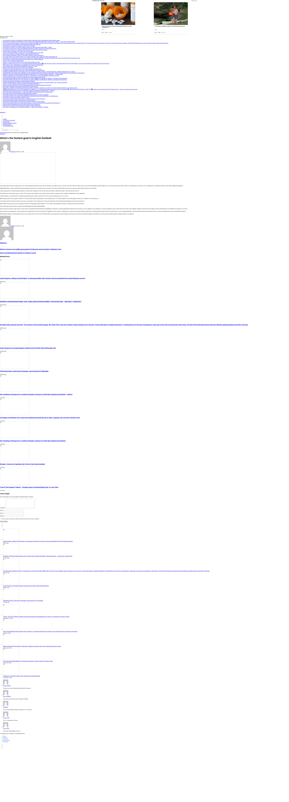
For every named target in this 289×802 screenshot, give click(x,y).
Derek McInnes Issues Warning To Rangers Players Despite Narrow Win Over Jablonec (24, 101)
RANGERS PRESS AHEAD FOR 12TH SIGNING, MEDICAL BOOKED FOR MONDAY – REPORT (28, 90)
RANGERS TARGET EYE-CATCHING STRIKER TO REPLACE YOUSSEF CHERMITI (25, 94)
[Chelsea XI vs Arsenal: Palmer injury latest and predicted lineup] (11, 674)
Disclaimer (5, 741)
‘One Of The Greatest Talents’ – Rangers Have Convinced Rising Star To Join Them (23, 52)
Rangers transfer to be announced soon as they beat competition (18, 67)
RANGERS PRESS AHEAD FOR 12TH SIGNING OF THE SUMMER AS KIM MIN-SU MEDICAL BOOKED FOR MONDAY (35, 78)
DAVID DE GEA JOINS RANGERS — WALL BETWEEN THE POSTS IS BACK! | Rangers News (28, 92)
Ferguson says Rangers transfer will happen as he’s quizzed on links (19, 100)
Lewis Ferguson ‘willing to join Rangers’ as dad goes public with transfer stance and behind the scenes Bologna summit (31, 40)
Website (2, 516)
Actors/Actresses (9, 120)
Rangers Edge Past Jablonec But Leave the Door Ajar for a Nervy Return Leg (21, 104)
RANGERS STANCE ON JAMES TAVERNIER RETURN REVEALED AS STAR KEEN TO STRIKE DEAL (30, 96)
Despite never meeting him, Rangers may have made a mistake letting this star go (22, 69)
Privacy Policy (6, 740)
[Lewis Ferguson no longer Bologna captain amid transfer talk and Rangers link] (14, 344)
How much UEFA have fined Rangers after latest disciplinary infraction (20, 93)
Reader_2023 (6, 717)
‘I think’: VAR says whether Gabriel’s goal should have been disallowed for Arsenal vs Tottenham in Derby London (36, 617)
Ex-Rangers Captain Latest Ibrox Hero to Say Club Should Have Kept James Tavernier (23, 70)
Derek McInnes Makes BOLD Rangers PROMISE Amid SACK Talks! (20, 66)
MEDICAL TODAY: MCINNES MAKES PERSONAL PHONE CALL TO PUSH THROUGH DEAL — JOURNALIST (33, 74)
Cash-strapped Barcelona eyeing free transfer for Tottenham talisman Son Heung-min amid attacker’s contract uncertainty (40, 631)
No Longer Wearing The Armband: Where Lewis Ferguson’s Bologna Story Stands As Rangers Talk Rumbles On (30, 56)
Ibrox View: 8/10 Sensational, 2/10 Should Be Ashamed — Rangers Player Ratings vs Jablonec (25, 107)
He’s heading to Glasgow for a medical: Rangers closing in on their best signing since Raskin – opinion (27, 47)
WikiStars (13, 151)
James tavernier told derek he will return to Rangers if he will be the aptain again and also (24, 77)
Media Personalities (10, 123)
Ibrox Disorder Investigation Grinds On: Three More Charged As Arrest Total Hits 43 (23, 55)
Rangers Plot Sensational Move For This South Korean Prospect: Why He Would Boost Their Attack (27, 85)
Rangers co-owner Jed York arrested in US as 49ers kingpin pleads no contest (21, 62)
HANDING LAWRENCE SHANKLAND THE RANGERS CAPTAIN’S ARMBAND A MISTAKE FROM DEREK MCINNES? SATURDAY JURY (40, 88)
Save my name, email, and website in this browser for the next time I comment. (20, 518)
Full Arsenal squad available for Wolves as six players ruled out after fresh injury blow (28, 661)
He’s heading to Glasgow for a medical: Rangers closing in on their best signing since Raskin (25, 50)
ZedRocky (5, 707)
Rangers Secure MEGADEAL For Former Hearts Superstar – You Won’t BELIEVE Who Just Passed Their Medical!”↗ (31, 103)
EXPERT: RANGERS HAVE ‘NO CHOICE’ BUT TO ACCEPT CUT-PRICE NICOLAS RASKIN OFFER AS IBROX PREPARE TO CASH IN (39, 71)
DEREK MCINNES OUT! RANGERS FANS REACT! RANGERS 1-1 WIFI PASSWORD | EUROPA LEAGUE (31, 75)
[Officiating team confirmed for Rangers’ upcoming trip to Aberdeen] (14, 368)
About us (5, 737)
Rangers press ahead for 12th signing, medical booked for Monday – (19, 81)
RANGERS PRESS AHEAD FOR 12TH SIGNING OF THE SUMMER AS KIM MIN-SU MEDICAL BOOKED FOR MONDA (35, 79)
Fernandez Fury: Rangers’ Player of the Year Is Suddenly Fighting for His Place (22, 105)
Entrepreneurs (8, 126)
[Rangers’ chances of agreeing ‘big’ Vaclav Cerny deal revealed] (14, 461)
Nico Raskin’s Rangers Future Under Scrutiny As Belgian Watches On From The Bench (24, 98)
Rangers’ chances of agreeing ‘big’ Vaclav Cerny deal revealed (18, 51)
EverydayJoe (6, 728)
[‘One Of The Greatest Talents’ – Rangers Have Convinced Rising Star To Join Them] (14, 484)
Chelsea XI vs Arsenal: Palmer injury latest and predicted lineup (21, 676)
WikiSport (5, 132)
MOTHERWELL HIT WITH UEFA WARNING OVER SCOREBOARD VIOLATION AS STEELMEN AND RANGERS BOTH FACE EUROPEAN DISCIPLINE (43, 73)
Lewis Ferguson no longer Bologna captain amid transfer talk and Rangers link (21, 44)
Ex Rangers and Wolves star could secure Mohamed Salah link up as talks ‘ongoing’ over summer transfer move (29, 48)
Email (2, 513)
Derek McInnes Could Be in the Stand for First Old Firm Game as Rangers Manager (23, 59)
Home (5, 119)
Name (2, 510)
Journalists (7, 124)
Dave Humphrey (7, 696)
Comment (3, 507)
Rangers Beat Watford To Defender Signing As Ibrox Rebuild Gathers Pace (21, 54)
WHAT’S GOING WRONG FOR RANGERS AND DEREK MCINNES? (21, 83)
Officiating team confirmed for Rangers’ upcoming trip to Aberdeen (19, 45)
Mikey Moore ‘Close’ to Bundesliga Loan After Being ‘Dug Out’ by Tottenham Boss (23, 64)
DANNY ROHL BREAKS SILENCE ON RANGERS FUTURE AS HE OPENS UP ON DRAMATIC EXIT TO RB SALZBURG (35, 82)
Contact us (5, 738)
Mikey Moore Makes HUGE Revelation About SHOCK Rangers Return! (20, 86)
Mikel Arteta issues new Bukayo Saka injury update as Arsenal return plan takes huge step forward (32, 646)
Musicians (6, 121)
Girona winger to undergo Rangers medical (13, 60)
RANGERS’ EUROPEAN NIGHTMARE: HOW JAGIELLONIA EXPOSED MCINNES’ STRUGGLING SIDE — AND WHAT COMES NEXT (39, 41)
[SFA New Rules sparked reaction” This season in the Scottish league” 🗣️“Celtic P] (14, 321)
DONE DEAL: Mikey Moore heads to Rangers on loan (16, 97)
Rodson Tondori (7, 685)
